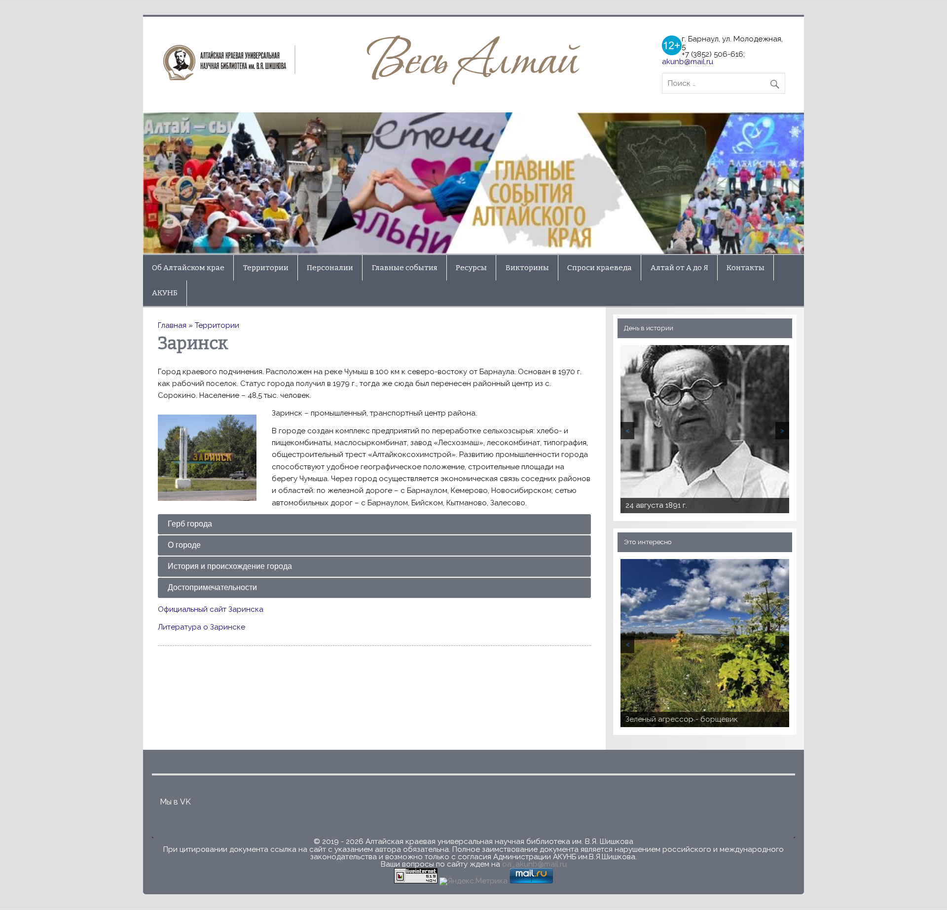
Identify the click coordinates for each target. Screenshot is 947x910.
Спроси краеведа (599, 267)
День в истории (648, 328)
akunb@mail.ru (687, 61)
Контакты (746, 267)
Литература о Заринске (201, 627)
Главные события (404, 267)
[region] (473, 183)
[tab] (374, 524)
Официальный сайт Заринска (210, 609)
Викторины (527, 267)
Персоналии (330, 267)
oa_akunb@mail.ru (534, 864)
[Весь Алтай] (375, 82)
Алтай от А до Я (679, 267)
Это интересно (648, 542)
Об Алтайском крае (188, 267)
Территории (266, 267)
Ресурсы (471, 267)
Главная (172, 325)
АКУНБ (165, 292)
